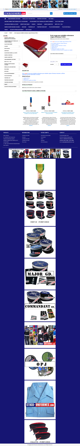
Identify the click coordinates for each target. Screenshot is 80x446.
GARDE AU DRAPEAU (8, 55)
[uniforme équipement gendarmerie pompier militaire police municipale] (40, 3)
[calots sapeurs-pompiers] (40, 431)
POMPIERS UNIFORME (41, 18)
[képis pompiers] (40, 208)
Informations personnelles (45, 135)
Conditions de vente (25, 135)
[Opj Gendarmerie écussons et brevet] (40, 364)
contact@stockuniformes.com (41, 9)
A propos (24, 137)
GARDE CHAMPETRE (48, 24)
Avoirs (42, 138)
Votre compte (45, 132)
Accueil (5, 35)
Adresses (42, 140)
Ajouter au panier (66, 64)
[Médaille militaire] (40, 174)
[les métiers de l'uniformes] (40, 334)
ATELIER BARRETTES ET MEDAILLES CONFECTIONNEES (41, 21)
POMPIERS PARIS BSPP (42, 26)
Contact (62, 132)
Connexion (65, 9)
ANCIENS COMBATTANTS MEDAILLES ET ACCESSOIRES (16, 21)
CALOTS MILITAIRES (59, 21)
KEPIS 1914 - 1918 (58, 24)
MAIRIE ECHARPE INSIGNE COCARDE (12, 26)
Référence (52, 38)
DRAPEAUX (39, 24)
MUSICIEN (24, 26)
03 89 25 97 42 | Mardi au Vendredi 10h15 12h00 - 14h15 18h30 (20, 9)
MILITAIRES (51, 18)
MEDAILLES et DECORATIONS (28, 18)
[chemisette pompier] (40, 399)
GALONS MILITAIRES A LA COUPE (11, 24)
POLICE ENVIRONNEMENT (54, 26)
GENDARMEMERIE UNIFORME (14, 18)
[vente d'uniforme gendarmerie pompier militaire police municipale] (40, 153)
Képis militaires (6, 135)
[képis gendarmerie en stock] (40, 242)
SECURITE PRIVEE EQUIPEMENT (16, 29)
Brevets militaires (24, 24)
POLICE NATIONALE (66, 26)
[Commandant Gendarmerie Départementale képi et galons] (40, 305)
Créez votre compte (72, 9)
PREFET (6, 29)
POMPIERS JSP (31, 26)
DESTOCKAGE (29, 29)
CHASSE (33, 24)
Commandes (43, 137)
